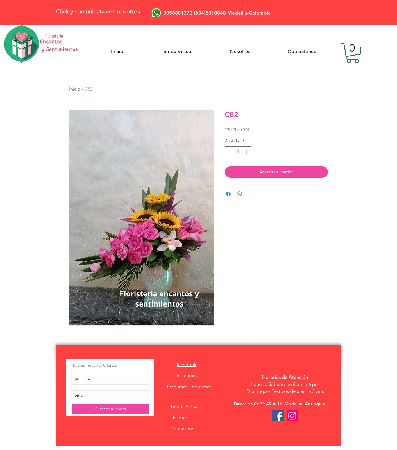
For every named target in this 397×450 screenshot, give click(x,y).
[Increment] (247, 152)
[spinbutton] (238, 152)
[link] (352, 53)
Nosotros (179, 417)
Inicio (75, 89)
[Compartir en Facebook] (228, 193)
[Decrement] (229, 152)
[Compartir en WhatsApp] (239, 193)
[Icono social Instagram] (292, 415)
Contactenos (183, 428)
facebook (186, 364)
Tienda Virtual (184, 406)
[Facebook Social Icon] (278, 415)
